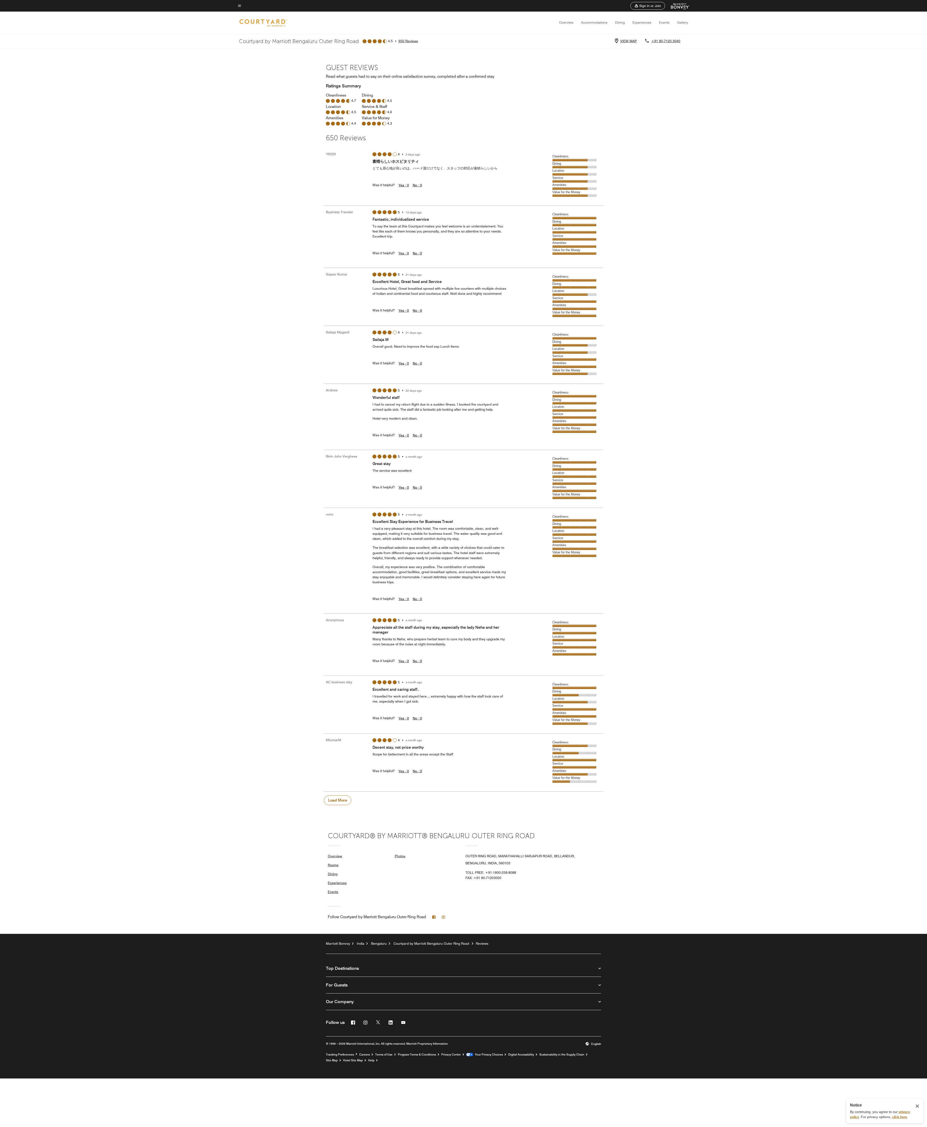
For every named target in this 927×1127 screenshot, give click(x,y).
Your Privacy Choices (488, 1054)
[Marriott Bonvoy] (677, 6)
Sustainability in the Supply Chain (561, 1054)
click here (899, 1117)
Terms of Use (384, 1054)
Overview (566, 22)
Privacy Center (451, 1054)
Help (371, 1060)
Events (664, 22)
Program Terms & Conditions (417, 1054)
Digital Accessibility (521, 1054)
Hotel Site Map (353, 1060)
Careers (364, 1054)
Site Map (332, 1060)
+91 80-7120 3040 (665, 41)
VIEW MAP (628, 41)
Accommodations (594, 22)
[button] (647, 6)
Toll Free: (490, 872)
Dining (620, 22)
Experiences (641, 22)
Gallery (682, 22)
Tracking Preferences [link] (340, 1054)
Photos (400, 856)
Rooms (333, 865)
